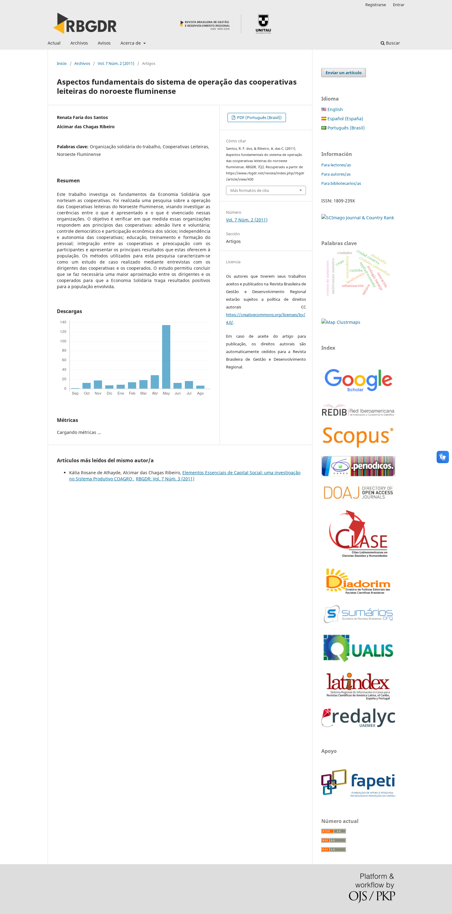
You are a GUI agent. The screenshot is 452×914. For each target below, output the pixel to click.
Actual (54, 43)
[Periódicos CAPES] (358, 475)
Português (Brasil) (345, 128)
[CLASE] (358, 555)
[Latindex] (358, 700)
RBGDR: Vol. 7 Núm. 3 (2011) (165, 479)
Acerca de (131, 43)
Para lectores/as (336, 165)
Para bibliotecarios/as (341, 183)
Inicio (62, 63)
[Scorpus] (358, 448)
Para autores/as (336, 174)
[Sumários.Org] (358, 624)
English (334, 109)
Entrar (398, 4)
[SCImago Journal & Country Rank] (357, 218)
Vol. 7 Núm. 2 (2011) (116, 63)
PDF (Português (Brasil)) (259, 117)
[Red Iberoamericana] (358, 417)
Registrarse (375, 4)
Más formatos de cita (249, 190)
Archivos (79, 43)
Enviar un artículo (344, 72)
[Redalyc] (358, 725)
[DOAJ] (358, 502)
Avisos (104, 43)
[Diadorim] (358, 594)
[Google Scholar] (358, 392)
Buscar (392, 43)
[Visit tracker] (340, 322)
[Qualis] (358, 662)
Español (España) (344, 118)
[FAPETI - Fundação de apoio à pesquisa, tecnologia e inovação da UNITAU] (358, 795)
